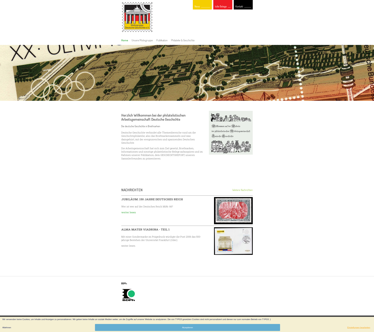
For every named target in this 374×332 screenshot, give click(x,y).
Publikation (162, 40)
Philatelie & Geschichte (183, 40)
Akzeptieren (187, 327)
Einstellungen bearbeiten (358, 327)
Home (124, 40)
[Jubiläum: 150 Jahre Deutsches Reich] (233, 210)
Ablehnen (6, 327)
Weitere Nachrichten (242, 190)
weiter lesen (128, 212)
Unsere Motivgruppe (142, 40)
